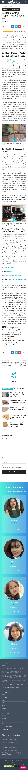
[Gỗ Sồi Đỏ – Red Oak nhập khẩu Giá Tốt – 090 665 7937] (5, 417)
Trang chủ (4, 6)
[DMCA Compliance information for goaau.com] (18, 767)
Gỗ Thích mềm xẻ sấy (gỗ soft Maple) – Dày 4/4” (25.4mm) (20, 364)
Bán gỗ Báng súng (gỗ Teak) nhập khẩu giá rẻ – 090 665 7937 (17, 424)
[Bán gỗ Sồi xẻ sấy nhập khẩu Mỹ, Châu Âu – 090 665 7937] (5, 394)
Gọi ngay (23, 767)
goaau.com (9, 762)
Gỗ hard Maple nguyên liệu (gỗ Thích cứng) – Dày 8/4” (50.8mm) (7, 364)
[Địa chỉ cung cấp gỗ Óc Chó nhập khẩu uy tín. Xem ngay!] (5, 402)
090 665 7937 (11, 267)
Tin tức (10, 6)
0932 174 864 (11, 271)
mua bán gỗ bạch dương (8, 336)
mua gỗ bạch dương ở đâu (8, 340)
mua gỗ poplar (20, 340)
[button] (26, 2)
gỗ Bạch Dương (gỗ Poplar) (10, 62)
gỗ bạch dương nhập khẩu (8, 332)
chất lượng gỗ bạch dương (13, 327)
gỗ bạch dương (6, 329)
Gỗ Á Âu (5, 238)
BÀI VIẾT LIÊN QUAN (7, 389)
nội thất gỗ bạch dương (8, 344)
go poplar (19, 332)
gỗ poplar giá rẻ (6, 334)
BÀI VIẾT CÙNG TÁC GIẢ (20, 389)
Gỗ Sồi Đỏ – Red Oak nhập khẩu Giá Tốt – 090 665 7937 (18, 417)
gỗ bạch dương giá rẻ (17, 329)
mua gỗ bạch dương (7, 338)
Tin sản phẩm (15, 9)
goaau (6, 21)
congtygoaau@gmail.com (13, 275)
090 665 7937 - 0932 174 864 (15, 684)
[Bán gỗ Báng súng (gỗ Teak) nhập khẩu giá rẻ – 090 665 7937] (5, 424)
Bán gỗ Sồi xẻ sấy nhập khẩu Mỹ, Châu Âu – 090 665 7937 (17, 394)
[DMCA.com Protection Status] (8, 767)
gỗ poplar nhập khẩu (17, 334)
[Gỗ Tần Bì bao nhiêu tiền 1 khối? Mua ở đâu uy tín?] (5, 409)
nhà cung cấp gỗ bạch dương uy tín (11, 342)
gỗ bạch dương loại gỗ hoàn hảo (10, 331)
